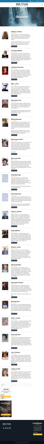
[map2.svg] (8, 428)
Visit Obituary (14, 46)
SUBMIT (38, 434)
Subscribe (6, 396)
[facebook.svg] (3, 428)
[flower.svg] (10, 428)
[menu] (42, 5)
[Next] (31, 385)
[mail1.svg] (6, 428)
